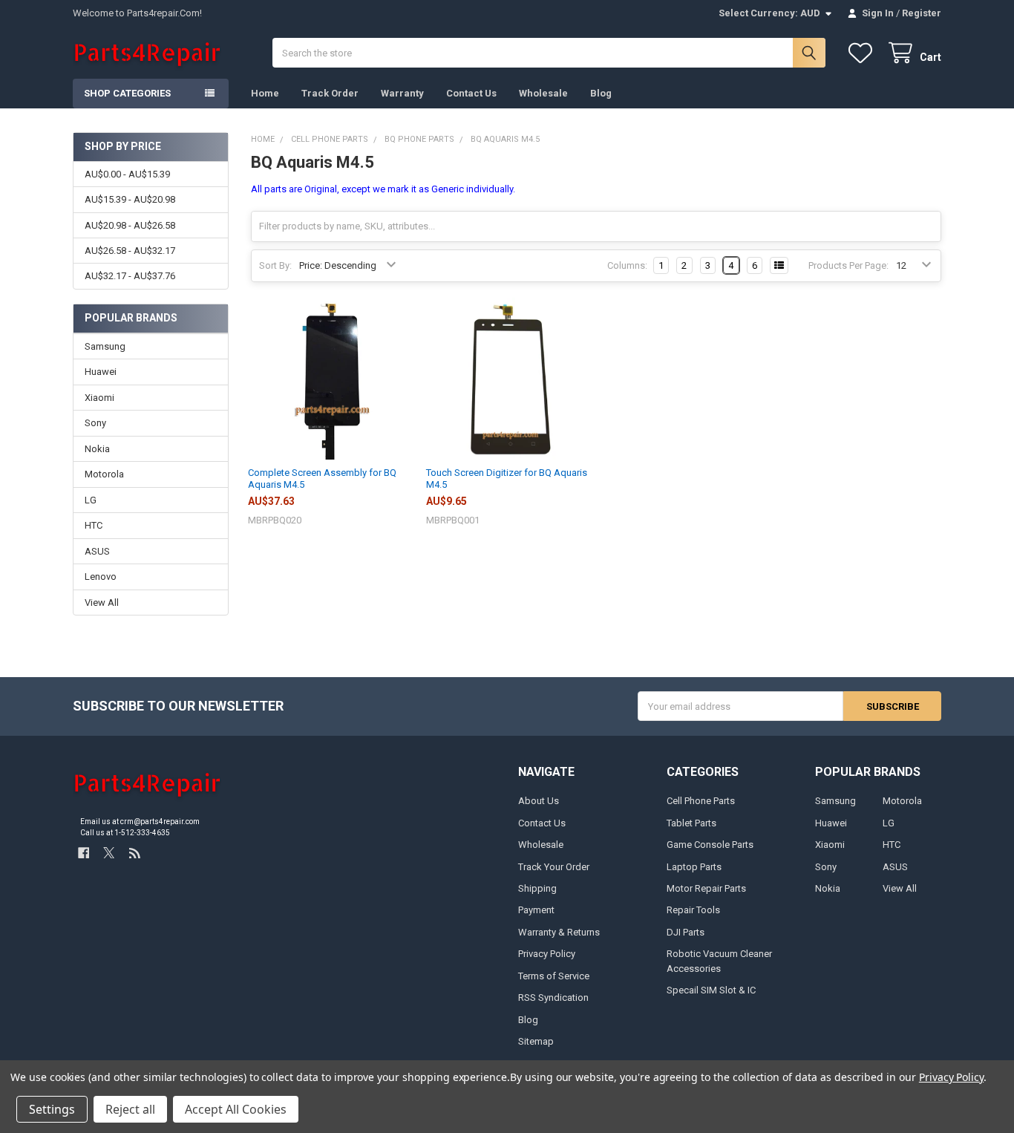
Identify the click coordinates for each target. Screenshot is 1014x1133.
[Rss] (134, 852)
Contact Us (471, 93)
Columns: (627, 265)
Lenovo (101, 576)
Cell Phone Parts (701, 800)
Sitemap (536, 1041)
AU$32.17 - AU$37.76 (130, 275)
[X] (109, 852)
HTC (93, 525)
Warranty (402, 93)
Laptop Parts (694, 866)
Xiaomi (99, 397)
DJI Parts (685, 932)
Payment (536, 909)
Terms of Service (553, 976)
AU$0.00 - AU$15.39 (127, 174)
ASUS (97, 551)
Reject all (130, 1109)
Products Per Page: (848, 265)
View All (102, 602)
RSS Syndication (553, 997)
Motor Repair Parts (706, 888)
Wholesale (543, 93)
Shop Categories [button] (127, 93)
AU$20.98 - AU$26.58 (130, 225)
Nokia (97, 448)
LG (91, 500)
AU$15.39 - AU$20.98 (130, 199)
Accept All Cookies (236, 1109)
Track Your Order (553, 866)
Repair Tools (693, 909)
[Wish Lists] (863, 53)
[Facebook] (83, 852)
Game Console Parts (710, 844)
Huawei (101, 371)
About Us (538, 800)
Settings (52, 1109)
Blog (601, 93)
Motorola (104, 474)
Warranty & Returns (559, 932)
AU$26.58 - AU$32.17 (130, 250)
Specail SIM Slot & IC (711, 990)
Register (921, 13)
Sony (95, 422)
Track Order (330, 93)
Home (265, 93)
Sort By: (275, 265)
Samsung (105, 346)
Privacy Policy (546, 953)
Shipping (537, 888)
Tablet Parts (691, 823)
